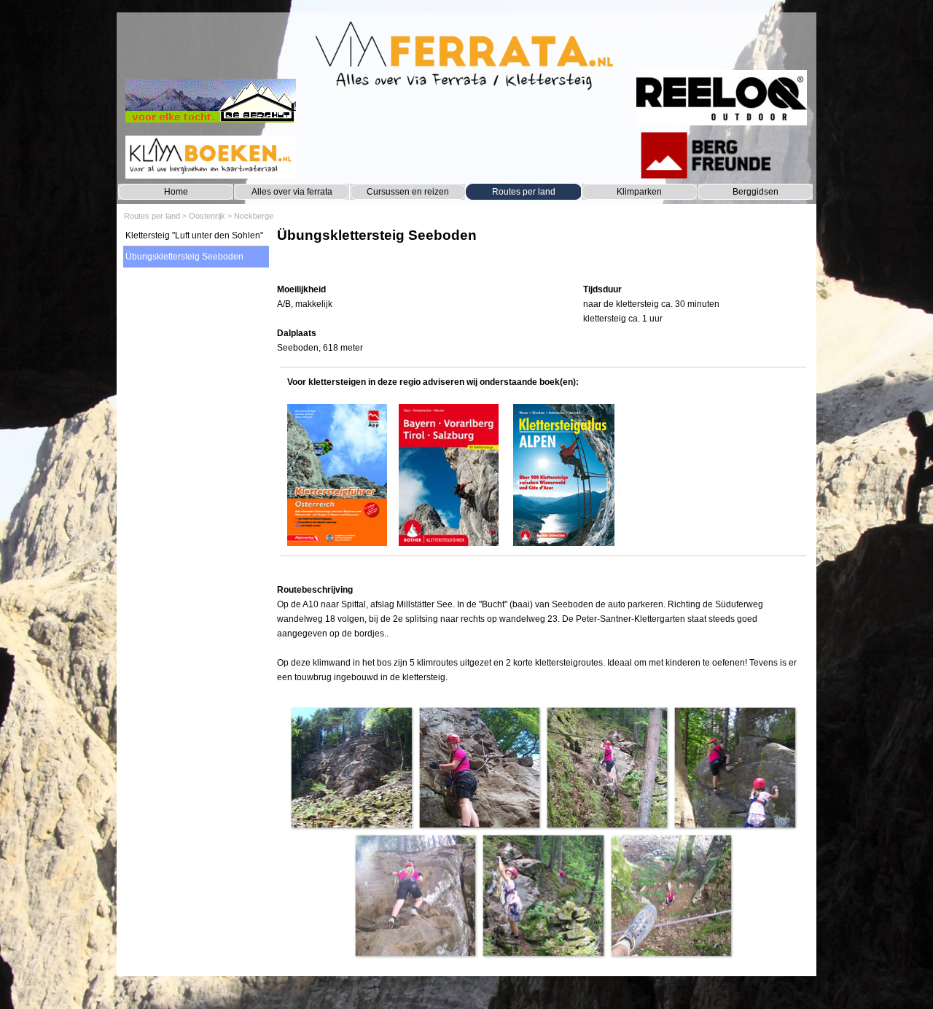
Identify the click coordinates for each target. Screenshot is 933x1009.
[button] (351, 767)
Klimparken (639, 192)
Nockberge (253, 215)
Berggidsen (755, 192)
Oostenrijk (207, 215)
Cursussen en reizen (408, 192)
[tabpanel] (542, 249)
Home (176, 192)
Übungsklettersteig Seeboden (184, 257)
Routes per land (523, 192)
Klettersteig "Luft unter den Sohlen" (194, 235)
